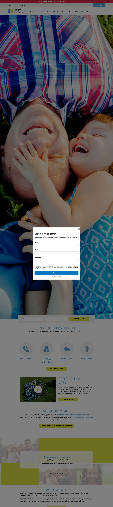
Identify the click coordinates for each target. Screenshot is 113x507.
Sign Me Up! (56, 273)
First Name (38, 249)
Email (36, 242)
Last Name (38, 257)
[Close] (79, 229)
